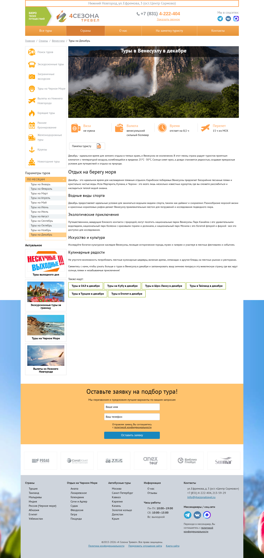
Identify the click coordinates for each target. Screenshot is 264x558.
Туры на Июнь (39, 207)
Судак (74, 505)
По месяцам (36, 179)
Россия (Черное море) (42, 505)
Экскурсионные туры (51, 64)
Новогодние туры (49, 161)
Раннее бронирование (47, 125)
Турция (33, 488)
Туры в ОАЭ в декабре (86, 286)
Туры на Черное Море (51, 88)
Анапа (74, 488)
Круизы (42, 149)
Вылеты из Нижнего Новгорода (50, 101)
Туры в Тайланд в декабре (206, 286)
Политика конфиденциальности (106, 545)
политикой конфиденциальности (133, 427)
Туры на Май (39, 202)
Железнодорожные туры (50, 137)
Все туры (45, 31)
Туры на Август (40, 216)
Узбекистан (36, 518)
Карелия (117, 501)
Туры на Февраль (41, 188)
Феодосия (77, 510)
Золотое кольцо (122, 510)
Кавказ (116, 497)
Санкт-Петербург (122, 493)
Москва (116, 488)
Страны (85, 31)
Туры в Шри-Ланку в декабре (163, 286)
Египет (33, 514)
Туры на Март (39, 193)
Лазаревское (79, 493)
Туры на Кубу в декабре (122, 286)
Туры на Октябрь (41, 225)
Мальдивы (35, 497)
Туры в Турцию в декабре (88, 293)
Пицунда (76, 518)
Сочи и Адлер (79, 501)
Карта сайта (172, 545)
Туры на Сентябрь (42, 220)
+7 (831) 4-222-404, (199, 493)
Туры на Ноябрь (41, 230)
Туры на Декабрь (41, 234)
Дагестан (117, 514)
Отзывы (152, 493)
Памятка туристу (81, 146)
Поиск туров (45, 52)
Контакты (218, 31)
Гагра (74, 514)
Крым (115, 518)
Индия (33, 501)
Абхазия (34, 510)
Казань (116, 505)
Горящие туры (46, 113)
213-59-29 (219, 493)
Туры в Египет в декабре (126, 293)
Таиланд (34, 493)
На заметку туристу (169, 31)
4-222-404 (160, 13)
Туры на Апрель (40, 198)
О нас (123, 31)
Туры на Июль (39, 211)
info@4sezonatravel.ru (201, 497)
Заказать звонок (168, 19)
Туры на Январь (40, 184)
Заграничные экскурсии (46, 76)
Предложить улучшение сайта (145, 545)
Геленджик (77, 497)
